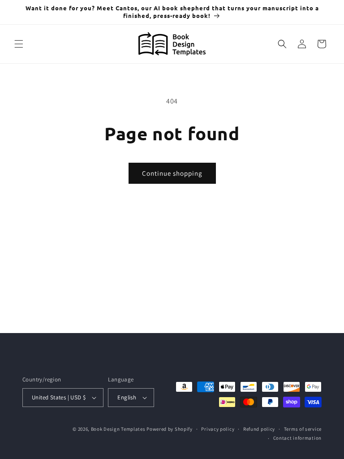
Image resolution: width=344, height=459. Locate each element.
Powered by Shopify (169, 429)
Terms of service (303, 429)
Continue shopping (172, 173)
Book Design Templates (118, 429)
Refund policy (259, 429)
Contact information (297, 438)
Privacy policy (217, 429)
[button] (19, 44)
